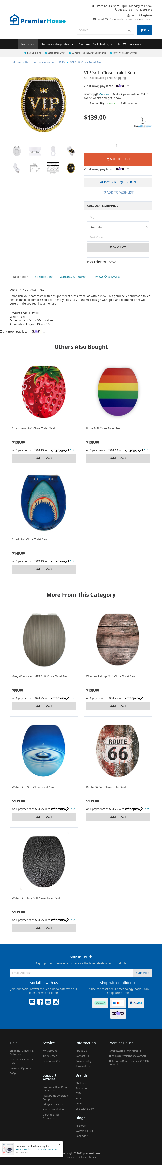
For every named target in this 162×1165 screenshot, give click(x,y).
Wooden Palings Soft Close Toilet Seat (111, 676)
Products (27, 44)
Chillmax (81, 1083)
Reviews (98, 276)
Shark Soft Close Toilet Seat (30, 539)
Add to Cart (119, 159)
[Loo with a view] (142, 122)
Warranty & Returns (73, 276)
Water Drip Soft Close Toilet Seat (33, 787)
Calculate (119, 247)
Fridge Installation (53, 1104)
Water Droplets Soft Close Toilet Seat (36, 898)
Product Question (119, 182)
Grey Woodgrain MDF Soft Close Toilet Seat (40, 676)
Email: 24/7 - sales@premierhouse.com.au (124, 19)
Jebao (79, 1103)
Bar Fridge (82, 1136)
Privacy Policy (84, 1061)
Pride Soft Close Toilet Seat (103, 428)
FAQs (13, 1073)
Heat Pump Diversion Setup (55, 1097)
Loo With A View (129, 44)
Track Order (50, 1056)
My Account (50, 1050)
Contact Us (82, 1056)
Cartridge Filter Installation (51, 1116)
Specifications (44, 276)
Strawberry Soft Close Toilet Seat (33, 428)
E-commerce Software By (81, 1156)
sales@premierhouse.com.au (128, 1056)
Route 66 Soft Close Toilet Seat (106, 787)
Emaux (80, 1098)
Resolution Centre (53, 1061)
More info (104, 94)
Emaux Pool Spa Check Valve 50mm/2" (37, 1149)
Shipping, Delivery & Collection (22, 1052)
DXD (78, 1093)
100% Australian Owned (125, 52)
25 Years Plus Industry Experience (89, 52)
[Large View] (17, 151)
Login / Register (141, 15)
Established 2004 (56, 52)
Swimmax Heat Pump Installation (55, 1088)
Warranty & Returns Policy (21, 1061)
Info (72, 450)
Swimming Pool (85, 1130)
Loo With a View (85, 1108)
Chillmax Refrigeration (55, 44)
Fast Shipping (34, 52)
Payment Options (20, 1068)
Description (20, 276)
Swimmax (81, 1088)
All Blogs (81, 1125)
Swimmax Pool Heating (94, 44)
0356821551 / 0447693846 (134, 9)
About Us (81, 1050)
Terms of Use (83, 1066)
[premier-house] (38, 19)
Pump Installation (53, 1109)
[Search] (129, 30)
